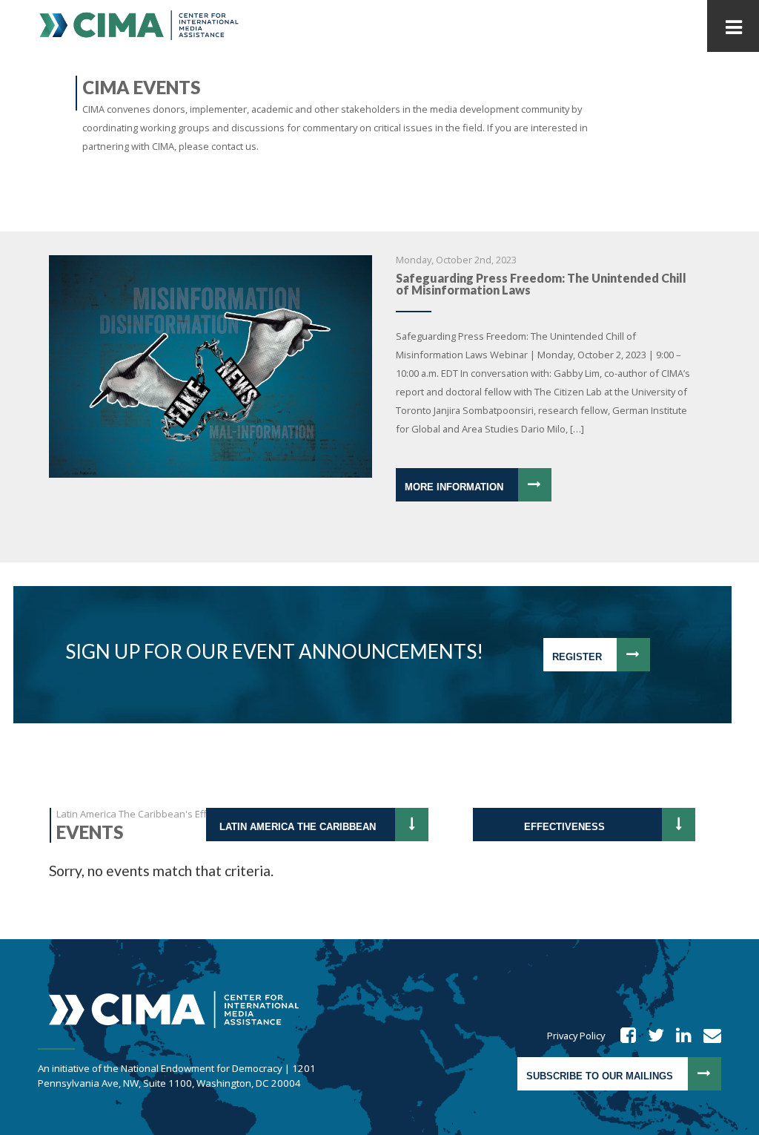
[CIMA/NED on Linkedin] (679, 1035)
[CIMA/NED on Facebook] (623, 1035)
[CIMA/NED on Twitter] (651, 1035)
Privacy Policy (576, 1035)
